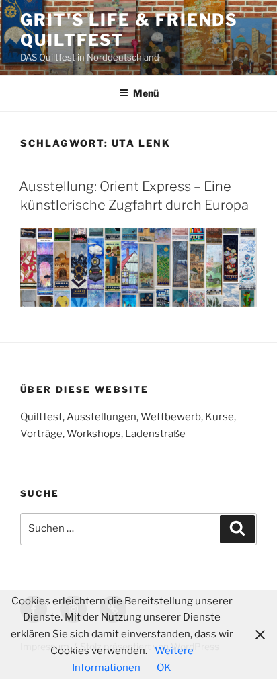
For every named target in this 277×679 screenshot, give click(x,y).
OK (164, 668)
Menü (146, 93)
